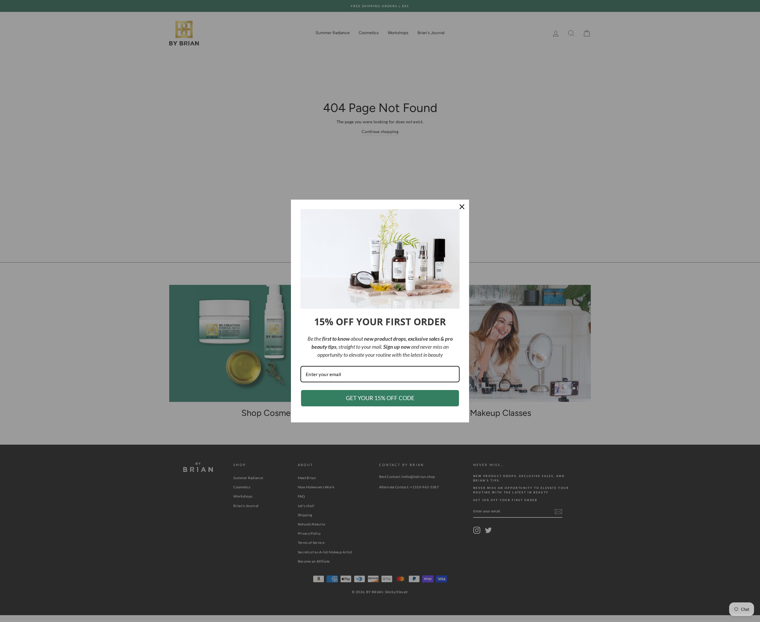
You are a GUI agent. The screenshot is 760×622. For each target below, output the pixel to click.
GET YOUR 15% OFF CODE (380, 397)
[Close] (462, 207)
